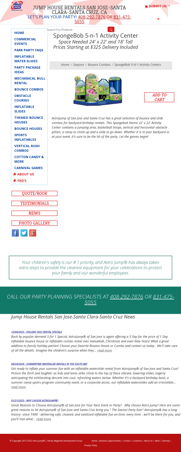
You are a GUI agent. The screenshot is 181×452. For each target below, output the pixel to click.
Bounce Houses (28, 128)
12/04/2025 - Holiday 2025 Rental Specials (36, 332)
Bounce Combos (28, 89)
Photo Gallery (34, 223)
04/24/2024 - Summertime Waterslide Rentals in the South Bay (49, 364)
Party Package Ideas (27, 69)
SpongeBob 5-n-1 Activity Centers (137, 64)
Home (65, 64)
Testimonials (34, 203)
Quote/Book (34, 193)
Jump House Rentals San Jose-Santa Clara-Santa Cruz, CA (79, 10)
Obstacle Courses (22, 98)
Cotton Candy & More (29, 159)
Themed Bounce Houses (28, 119)
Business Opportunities (110, 440)
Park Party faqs (28, 50)
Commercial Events (25, 41)
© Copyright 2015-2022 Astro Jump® (27, 440)
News (34, 213)
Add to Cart (159, 97)
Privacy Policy (90, 445)
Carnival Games (28, 168)
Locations (137, 440)
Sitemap (166, 440)
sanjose (78, 64)
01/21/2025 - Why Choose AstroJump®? (34, 400)
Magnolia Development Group (68, 440)
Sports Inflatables (25, 137)
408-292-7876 (92, 17)
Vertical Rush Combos (27, 148)
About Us (25, 174)
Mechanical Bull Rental (29, 80)
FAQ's (21, 180)
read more (104, 350)
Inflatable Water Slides (25, 58)
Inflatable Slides (24, 109)
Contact (126, 440)
